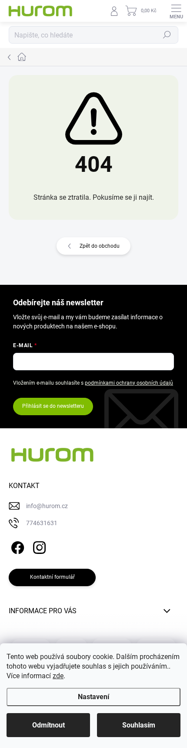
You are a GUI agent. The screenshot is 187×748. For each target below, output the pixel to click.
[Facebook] (16, 546)
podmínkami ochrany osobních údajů (129, 383)
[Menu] (176, 11)
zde (58, 676)
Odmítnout (48, 725)
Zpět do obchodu (100, 246)
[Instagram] (38, 546)
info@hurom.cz (47, 505)
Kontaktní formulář (52, 577)
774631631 (41, 522)
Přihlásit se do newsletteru (53, 406)
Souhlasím (138, 725)
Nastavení (93, 697)
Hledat (167, 35)
